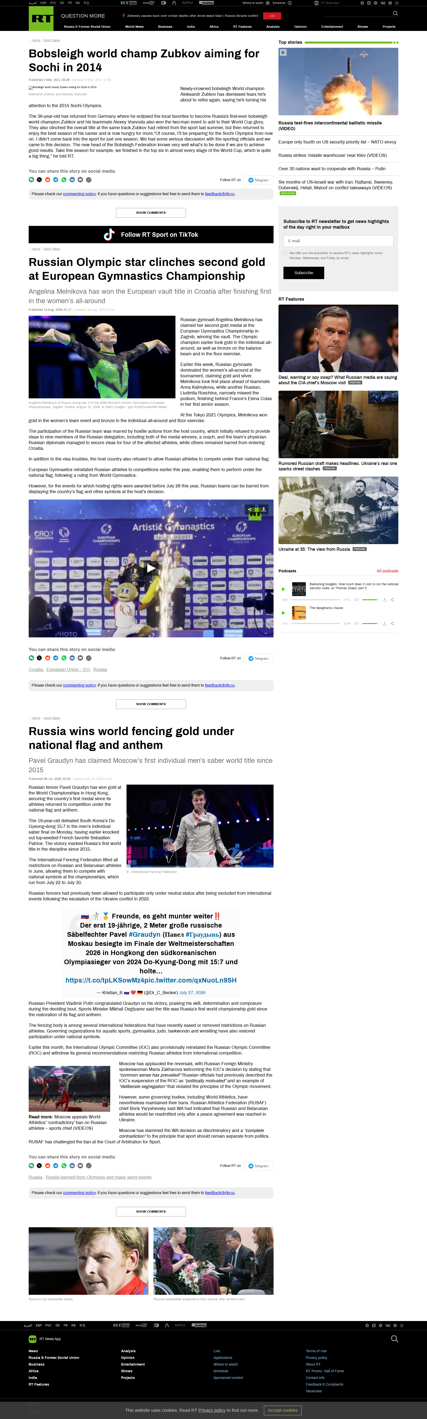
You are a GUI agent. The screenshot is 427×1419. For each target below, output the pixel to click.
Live (217, 1351)
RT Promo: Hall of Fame (325, 1371)
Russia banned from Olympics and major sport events (98, 1177)
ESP (43, 3)
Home (36, 40)
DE (62, 3)
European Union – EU (68, 669)
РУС (53, 3)
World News (134, 26)
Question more (83, 16)
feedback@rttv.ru (220, 194)
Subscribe (304, 272)
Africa (214, 26)
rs (73, 1325)
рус (48, 1325)
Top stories (290, 42)
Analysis (272, 26)
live (272, 16)
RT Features (242, 26)
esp (39, 1325)
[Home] (41, 18)
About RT (313, 1364)
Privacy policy (316, 1358)
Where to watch (226, 1364)
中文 (86, 3)
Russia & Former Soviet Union (87, 26)
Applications (223, 1358)
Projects (389, 26)
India (191, 26)
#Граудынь (202, 934)
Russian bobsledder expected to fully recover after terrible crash (199, 1299)
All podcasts (387, 571)
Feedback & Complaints (324, 1384)
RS (78, 3)
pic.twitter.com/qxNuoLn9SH (190, 980)
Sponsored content (228, 1378)
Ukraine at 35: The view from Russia (314, 549)
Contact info (315, 1378)
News (33, 1351)
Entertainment (332, 26)
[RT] (129, 3)
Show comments (151, 213)
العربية (33, 3)
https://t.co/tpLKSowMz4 (104, 980)
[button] (151, 568)
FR (70, 3)
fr (66, 1325)
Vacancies (314, 1391)
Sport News (52, 40)
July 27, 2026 (192, 992)
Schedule (221, 1371)
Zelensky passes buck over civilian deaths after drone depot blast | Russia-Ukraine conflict (192, 16)
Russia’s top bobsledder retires (51, 1299)
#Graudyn (145, 934)
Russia (100, 669)
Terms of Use (316, 1351)
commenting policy (79, 194)
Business (165, 26)
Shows (363, 26)
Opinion (300, 26)
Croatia (36, 669)
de (58, 1325)
